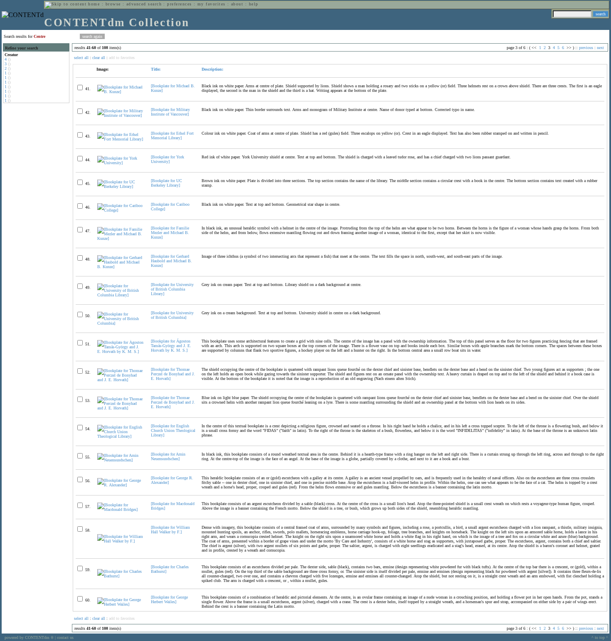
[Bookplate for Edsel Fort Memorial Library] (172, 135)
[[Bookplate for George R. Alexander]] (120, 485)
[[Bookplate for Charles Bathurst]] (120, 576)
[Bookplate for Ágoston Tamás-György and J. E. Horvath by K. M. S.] (171, 346)
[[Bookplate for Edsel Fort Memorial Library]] (120, 139)
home (94, 4)
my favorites (211, 4)
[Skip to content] (65, 4)
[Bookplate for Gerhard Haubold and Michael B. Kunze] (171, 261)
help (254, 4)
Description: (212, 69)
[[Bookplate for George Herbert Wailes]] (120, 604)
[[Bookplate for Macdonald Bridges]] (120, 509)
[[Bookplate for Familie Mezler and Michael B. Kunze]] (120, 238)
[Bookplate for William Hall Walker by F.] (170, 529)
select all (81, 57)
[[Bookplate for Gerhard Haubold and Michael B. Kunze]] (120, 266)
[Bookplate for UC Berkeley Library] (166, 182)
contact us (65, 637)
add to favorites (122, 57)
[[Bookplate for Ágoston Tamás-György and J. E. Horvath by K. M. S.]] (120, 351)
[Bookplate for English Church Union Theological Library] (173, 430)
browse (113, 4)
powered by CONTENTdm (29, 637)
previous (586, 47)
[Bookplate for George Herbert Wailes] (169, 599)
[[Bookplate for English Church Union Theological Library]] (120, 436)
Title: (155, 69)
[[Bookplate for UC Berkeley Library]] (120, 186)
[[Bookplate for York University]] (120, 162)
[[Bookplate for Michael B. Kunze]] (120, 91)
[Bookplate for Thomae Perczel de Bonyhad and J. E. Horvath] (173, 374)
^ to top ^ (599, 637)
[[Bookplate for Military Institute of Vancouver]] (120, 115)
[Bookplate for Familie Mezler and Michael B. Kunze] (170, 232)
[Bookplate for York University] (167, 159)
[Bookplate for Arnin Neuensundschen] (168, 456)
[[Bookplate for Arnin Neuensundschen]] (120, 460)
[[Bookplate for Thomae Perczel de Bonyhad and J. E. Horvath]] (120, 379)
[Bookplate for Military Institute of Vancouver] (170, 111)
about (237, 4)
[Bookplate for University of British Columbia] (172, 315)
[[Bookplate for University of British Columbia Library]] (120, 295)
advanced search (144, 4)
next (600, 47)
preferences (179, 4)
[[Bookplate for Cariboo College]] (120, 210)
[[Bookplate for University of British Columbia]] (120, 323)
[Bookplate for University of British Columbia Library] (172, 289)
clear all (98, 57)
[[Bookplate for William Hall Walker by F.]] (120, 541)
